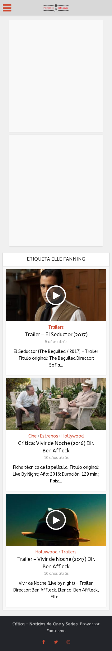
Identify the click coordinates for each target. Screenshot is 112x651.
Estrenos (49, 436)
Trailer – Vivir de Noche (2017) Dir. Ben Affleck (56, 563)
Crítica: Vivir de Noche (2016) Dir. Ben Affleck (56, 447)
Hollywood (73, 436)
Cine (32, 436)
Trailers (56, 327)
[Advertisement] (56, 76)
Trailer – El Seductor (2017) (56, 334)
